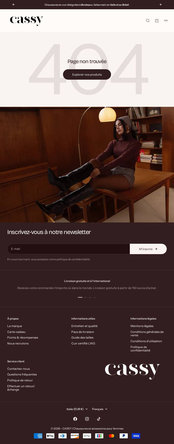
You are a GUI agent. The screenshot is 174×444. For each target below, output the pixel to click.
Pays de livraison (82, 332)
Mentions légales (141, 326)
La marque (14, 326)
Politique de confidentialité (140, 348)
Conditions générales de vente (147, 333)
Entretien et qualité (84, 326)
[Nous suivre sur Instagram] (87, 419)
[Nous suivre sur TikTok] (99, 419)
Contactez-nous (18, 368)
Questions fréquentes (22, 374)
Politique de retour (20, 380)
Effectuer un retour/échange (21, 387)
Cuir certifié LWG (83, 343)
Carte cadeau (16, 332)
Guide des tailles (82, 337)
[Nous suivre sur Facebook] (75, 419)
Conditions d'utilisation (146, 341)
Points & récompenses (22, 337)
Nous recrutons (18, 343)
